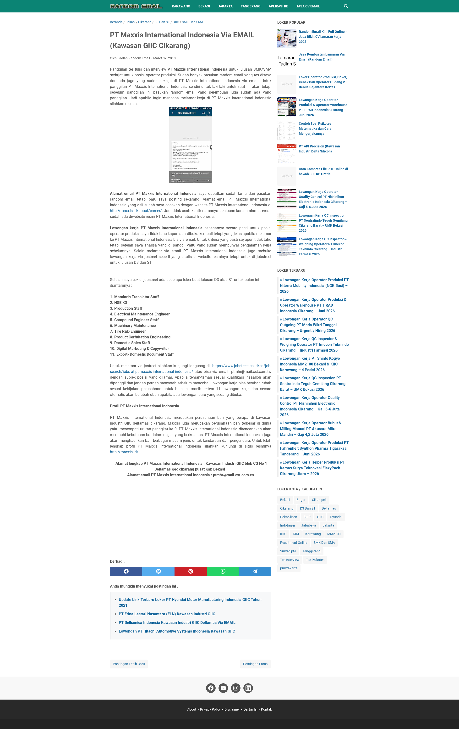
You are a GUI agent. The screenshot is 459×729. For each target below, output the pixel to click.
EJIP (307, 517)
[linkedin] (248, 688)
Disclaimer (232, 709)
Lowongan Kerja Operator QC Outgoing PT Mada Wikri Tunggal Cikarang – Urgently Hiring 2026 (308, 325)
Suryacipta (288, 551)
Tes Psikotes (315, 560)
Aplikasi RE (278, 6)
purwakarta (289, 568)
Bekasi (204, 6)
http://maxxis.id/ (124, 452)
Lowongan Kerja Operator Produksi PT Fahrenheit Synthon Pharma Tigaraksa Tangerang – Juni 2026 (314, 448)
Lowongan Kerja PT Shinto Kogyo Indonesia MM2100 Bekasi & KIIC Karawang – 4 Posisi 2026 (310, 364)
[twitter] (158, 571)
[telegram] (255, 571)
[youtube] (223, 688)
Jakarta (225, 6)
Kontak (266, 709)
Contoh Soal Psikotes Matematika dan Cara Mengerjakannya (315, 128)
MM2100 (334, 534)
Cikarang (287, 508)
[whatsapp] (223, 571)
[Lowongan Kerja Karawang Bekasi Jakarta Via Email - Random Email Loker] (136, 6)
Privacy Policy (210, 709)
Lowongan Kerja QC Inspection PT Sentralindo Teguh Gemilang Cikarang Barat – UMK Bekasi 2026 (312, 384)
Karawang (181, 6)
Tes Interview (290, 560)
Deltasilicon (288, 517)
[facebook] (126, 571)
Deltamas (329, 508)
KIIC (283, 534)
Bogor (301, 500)
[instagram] (235, 688)
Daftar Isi (251, 709)
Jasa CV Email (308, 6)
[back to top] (449, 718)
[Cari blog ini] (346, 6)
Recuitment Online (293, 542)
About (191, 709)
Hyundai (336, 517)
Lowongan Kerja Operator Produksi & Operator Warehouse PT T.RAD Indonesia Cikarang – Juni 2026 (313, 305)
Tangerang (251, 6)
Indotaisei (287, 525)
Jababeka (308, 525)
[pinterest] (191, 571)
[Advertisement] (190, 520)
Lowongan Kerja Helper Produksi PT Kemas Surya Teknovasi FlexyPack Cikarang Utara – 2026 (312, 468)
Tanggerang (312, 551)
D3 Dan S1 (307, 508)
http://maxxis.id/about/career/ (136, 210)
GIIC (320, 517)
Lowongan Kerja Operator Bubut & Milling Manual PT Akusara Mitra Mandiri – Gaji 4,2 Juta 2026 (310, 429)
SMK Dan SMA (324, 542)
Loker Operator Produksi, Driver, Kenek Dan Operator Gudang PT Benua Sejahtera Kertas (323, 82)
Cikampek (319, 500)
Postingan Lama (255, 664)
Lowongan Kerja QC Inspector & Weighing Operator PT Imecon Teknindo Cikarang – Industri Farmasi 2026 (314, 344)
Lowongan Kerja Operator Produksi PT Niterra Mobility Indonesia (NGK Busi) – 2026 (314, 286)
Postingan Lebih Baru (129, 664)
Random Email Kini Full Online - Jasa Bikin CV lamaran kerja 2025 (323, 37)
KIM (296, 534)
